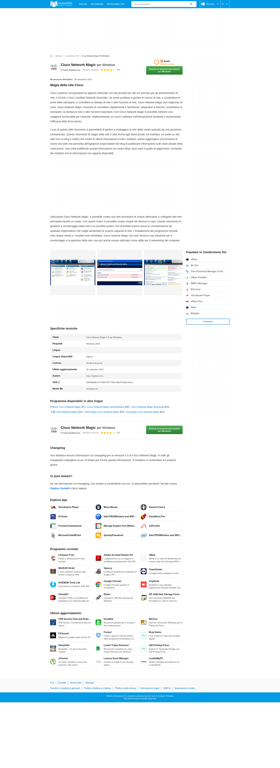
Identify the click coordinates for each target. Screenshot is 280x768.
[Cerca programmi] (191, 4)
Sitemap (89, 682)
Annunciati (75, 682)
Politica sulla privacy (125, 688)
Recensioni (97, 4)
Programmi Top (115, 4)
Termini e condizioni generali (65, 688)
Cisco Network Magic (88, 65)
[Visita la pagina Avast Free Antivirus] (164, 62)
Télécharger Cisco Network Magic (101, 412)
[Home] (51, 56)
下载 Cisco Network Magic (63, 412)
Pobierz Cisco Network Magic (65, 407)
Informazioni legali (149, 688)
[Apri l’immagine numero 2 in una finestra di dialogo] (166, 272)
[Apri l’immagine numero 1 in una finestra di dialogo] (119, 272)
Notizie (83, 4)
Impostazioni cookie (185, 688)
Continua (208, 321)
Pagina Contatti (59, 488)
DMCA (166, 688)
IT (223, 4)
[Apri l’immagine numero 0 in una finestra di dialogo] (72, 272)
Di (71, 70)
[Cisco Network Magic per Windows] (53, 67)
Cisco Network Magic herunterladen (105, 407)
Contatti (62, 682)
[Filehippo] (61, 4)
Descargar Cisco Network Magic (142, 412)
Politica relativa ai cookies (97, 688)
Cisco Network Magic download (147, 407)
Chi (52, 682)
